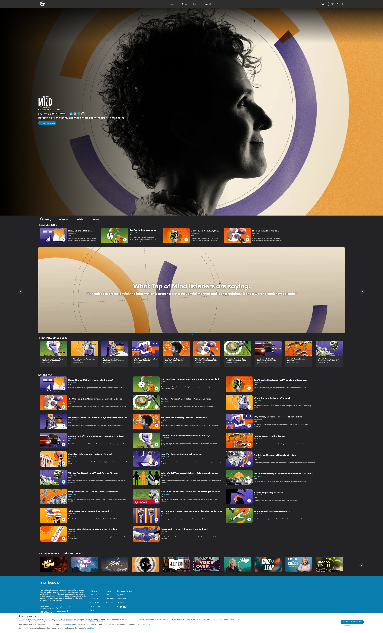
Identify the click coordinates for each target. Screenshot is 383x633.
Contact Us (94, 599)
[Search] (323, 4)
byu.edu (120, 602)
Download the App (124, 591)
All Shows (93, 591)
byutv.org (120, 595)
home (173, 4)
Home (108, 591)
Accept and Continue (352, 622)
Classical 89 (121, 599)
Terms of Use (94, 602)
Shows (108, 595)
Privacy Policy (95, 606)
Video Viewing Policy (75, 624)
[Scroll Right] (362, 291)
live (194, 4)
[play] (64, 240)
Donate (92, 610)
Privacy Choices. (96, 621)
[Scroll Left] (20, 291)
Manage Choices (351, 625)
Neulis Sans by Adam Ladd (50, 608)
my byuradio (207, 4)
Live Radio (110, 599)
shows (184, 4)
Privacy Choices (144, 624)
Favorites (109, 602)
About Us (93, 595)
